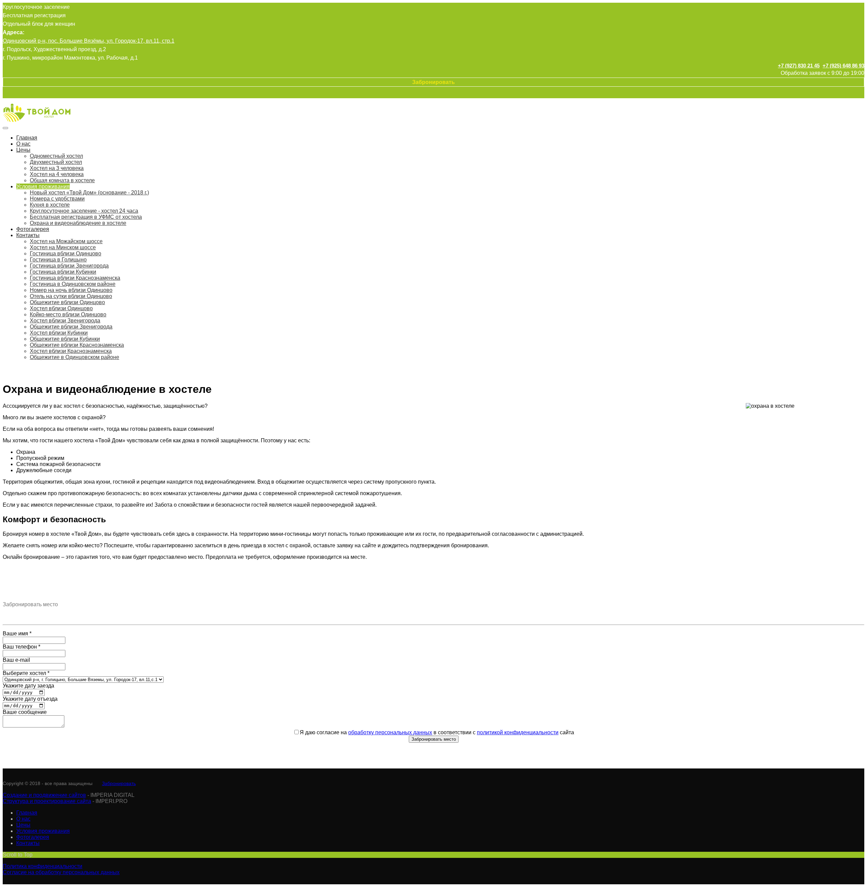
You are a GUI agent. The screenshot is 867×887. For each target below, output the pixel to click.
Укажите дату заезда (28, 686)
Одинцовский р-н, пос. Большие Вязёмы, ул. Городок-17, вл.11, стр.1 (88, 41)
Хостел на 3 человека (57, 168)
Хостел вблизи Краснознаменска (71, 351)
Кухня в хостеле (50, 205)
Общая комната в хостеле (62, 180)
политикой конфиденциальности (517, 732)
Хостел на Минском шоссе (63, 247)
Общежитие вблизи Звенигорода (71, 327)
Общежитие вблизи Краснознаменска (77, 345)
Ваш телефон (21, 647)
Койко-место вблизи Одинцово (68, 314)
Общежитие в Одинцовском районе (74, 357)
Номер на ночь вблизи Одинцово (71, 290)
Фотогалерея (32, 229)
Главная (26, 138)
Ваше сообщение (25, 712)
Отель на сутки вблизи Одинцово (71, 296)
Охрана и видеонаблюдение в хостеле (78, 223)
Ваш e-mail (16, 660)
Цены (23, 150)
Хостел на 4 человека (57, 174)
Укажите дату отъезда (30, 699)
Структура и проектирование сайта (47, 801)
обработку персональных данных (390, 732)
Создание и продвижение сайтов (44, 795)
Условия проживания (43, 186)
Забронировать (119, 783)
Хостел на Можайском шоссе (66, 241)
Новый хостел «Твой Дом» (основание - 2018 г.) (89, 192)
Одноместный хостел (56, 156)
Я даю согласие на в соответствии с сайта (437, 732)
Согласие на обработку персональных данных (61, 872)
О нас (23, 144)
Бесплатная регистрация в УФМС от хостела (86, 217)
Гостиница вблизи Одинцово (65, 253)
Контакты (28, 235)
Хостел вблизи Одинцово (61, 308)
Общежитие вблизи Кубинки (65, 339)
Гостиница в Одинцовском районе (72, 284)
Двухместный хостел (56, 162)
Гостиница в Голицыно (58, 259)
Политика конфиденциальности (42, 866)
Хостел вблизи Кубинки (59, 333)
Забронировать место (433, 739)
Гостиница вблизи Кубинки (63, 272)
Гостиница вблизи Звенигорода (69, 266)
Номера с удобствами (57, 199)
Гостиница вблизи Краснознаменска (75, 278)
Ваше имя (17, 633)
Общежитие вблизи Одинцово (67, 302)
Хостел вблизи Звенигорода (65, 320)
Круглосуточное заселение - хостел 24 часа (84, 211)
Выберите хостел (26, 673)
